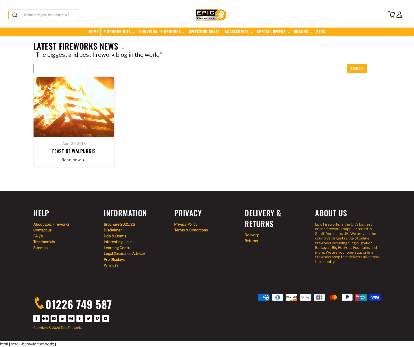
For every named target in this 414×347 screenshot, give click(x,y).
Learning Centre (118, 248)
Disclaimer (113, 230)
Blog (320, 31)
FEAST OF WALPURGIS (74, 150)
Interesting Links (118, 242)
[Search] (14, 15)
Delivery (252, 235)
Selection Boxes (204, 31)
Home (93, 31)
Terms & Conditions (191, 230)
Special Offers (272, 31)
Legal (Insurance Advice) (124, 253)
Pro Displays (114, 259)
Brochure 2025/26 (119, 224)
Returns (251, 241)
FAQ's (38, 236)
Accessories (237, 31)
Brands (301, 31)
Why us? (111, 265)
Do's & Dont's (115, 236)
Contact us (42, 230)
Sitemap (40, 248)
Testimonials (44, 242)
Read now (72, 160)
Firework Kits (118, 31)
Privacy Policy (185, 224)
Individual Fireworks (160, 31)
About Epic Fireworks (51, 224)
